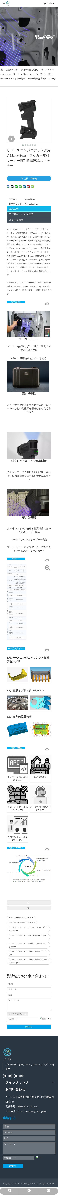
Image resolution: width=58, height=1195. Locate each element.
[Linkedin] (10, 1076)
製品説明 (14, 208)
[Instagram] (21, 1076)
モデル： (13, 199)
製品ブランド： (16, 204)
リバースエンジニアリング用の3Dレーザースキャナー (27, 945)
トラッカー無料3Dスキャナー (20, 918)
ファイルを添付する (17, 1014)
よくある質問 (16, 219)
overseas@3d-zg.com (36, 1111)
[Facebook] (5, 1076)
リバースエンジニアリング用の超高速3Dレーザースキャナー (28, 961)
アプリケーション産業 (21, 214)
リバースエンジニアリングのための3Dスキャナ (27, 937)
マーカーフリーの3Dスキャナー (21, 922)
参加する (29, 1027)
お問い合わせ (30, 178)
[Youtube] (16, 1076)
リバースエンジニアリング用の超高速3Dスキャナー (27, 953)
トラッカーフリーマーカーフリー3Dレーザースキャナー (27, 929)
